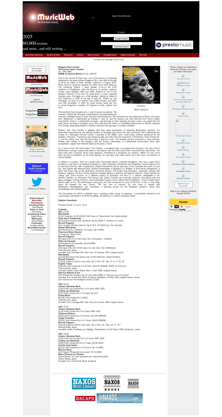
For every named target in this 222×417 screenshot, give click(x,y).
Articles (80, 55)
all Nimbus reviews (36, 156)
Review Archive (53, 55)
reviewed (102, 87)
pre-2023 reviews (36, 95)
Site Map (143, 55)
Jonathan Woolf (80, 205)
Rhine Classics (141, 110)
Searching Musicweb (34, 55)
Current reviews (37, 84)
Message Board (110, 55)
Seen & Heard (93, 55)
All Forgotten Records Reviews (36, 117)
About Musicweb (128, 55)
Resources (68, 55)
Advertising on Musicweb (183, 184)
